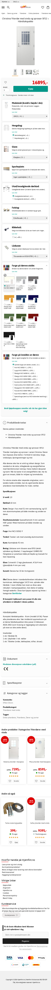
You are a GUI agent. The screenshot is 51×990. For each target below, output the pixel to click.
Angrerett (6, 888)
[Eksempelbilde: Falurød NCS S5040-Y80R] (35, 318)
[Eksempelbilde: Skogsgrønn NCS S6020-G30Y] (23, 318)
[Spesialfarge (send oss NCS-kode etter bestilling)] (15, 335)
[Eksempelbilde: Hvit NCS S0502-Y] (11, 281)
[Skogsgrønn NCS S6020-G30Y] (21, 316)
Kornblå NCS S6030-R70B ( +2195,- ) (25, 382)
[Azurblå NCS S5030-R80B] (21, 297)
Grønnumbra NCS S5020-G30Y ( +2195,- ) (27, 385)
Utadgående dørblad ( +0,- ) (23, 196)
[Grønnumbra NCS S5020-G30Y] (9, 316)
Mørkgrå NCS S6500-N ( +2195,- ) (25, 373)
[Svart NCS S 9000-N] (9, 335)
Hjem (3, 13)
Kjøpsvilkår (7, 885)
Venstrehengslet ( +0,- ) (21, 135)
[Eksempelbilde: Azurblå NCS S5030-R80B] (23, 300)
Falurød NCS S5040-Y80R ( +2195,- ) (25, 391)
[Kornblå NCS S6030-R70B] (33, 297)
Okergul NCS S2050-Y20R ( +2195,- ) (25, 376)
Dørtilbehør (17, 593)
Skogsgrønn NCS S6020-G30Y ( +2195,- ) (27, 388)
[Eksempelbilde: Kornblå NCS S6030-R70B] (35, 300)
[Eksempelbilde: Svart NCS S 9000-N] (11, 337)
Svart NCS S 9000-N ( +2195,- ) (24, 394)
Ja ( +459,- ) (18, 237)
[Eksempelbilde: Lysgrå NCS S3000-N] (23, 281)
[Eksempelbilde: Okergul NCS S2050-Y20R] (11, 300)
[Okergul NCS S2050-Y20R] (9, 297)
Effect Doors (8, 703)
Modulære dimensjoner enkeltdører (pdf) (19, 664)
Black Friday (7, 898)
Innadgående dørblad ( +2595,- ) (25, 199)
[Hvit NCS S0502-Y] (9, 279)
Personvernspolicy (10, 895)
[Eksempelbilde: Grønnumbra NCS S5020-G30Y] (11, 318)
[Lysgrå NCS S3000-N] (21, 279)
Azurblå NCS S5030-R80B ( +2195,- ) (25, 379)
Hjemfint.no (7, 890)
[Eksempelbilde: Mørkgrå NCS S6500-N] (35, 281)
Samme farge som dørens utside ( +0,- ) (27, 365)
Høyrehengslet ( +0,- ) (21, 138)
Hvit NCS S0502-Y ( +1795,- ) (23, 367)
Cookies (6, 893)
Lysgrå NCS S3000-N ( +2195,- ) (24, 370)
